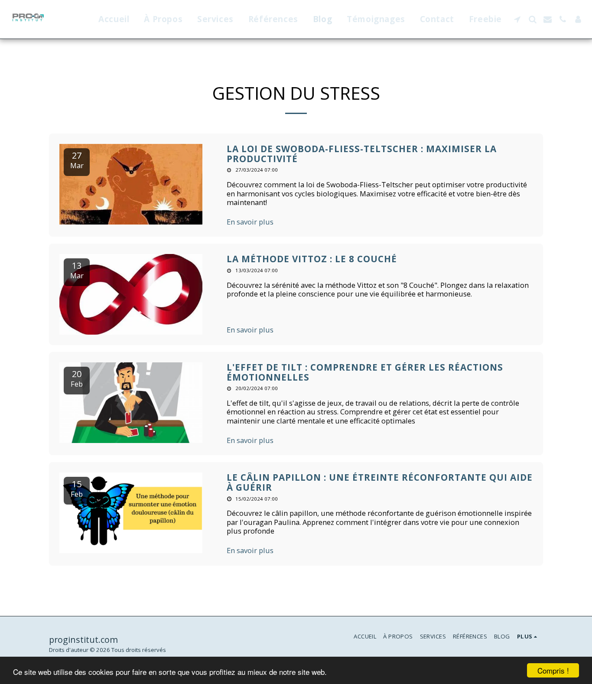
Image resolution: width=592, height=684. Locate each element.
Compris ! (553, 670)
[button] (517, 19)
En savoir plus (250, 222)
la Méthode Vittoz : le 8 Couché (312, 259)
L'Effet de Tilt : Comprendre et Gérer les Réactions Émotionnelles (365, 372)
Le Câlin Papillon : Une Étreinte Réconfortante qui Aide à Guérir (380, 482)
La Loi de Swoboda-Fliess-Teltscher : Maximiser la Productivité (362, 154)
